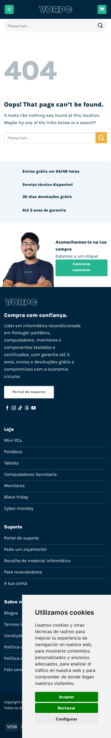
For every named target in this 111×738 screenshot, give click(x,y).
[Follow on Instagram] (14, 408)
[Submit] (100, 25)
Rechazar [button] (67, 708)
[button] (9, 9)
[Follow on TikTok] (20, 408)
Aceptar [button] (66, 697)
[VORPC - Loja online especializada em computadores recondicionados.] (55, 9)
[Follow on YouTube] (33, 408)
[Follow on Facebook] (7, 408)
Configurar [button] (66, 719)
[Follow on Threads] (27, 408)
